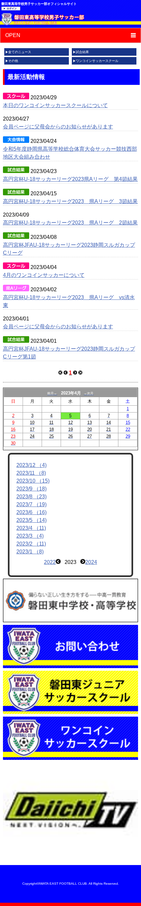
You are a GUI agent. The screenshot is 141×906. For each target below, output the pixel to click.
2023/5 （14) (31, 520)
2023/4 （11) (31, 528)
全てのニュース (19, 52)
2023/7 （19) (31, 504)
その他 (13, 61)
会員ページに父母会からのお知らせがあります (58, 126)
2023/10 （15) (33, 481)
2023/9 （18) (31, 489)
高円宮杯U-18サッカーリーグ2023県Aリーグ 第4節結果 (70, 179)
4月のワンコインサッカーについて (44, 275)
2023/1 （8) (30, 551)
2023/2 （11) (31, 544)
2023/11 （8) (31, 473)
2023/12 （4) (31, 465)
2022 (50, 562)
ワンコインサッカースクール (97, 61)
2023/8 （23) (31, 496)
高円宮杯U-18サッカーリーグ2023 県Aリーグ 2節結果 (70, 222)
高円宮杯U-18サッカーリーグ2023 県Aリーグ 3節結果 (70, 201)
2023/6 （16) (31, 512)
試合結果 (82, 52)
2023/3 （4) (30, 536)
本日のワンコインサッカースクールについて (55, 105)
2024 (91, 562)
